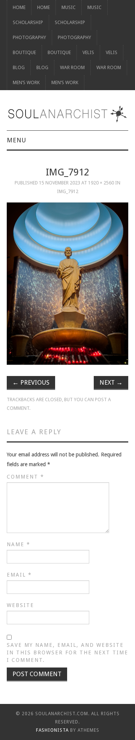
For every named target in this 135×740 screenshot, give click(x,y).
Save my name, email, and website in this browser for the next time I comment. (67, 652)
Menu (16, 140)
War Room (72, 67)
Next (111, 382)
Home (19, 7)
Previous (31, 382)
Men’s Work (26, 82)
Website (20, 605)
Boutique (24, 52)
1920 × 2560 (101, 183)
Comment (25, 477)
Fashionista (52, 730)
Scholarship (28, 22)
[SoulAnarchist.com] (67, 114)
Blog (19, 67)
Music (69, 7)
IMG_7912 (67, 191)
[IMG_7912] (67, 283)
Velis (88, 52)
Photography (29, 37)
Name (18, 544)
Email (19, 575)
